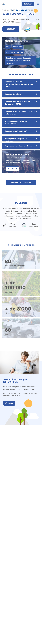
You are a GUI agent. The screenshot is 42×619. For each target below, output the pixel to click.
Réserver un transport (21, 183)
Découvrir (12, 169)
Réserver (28, 4)
